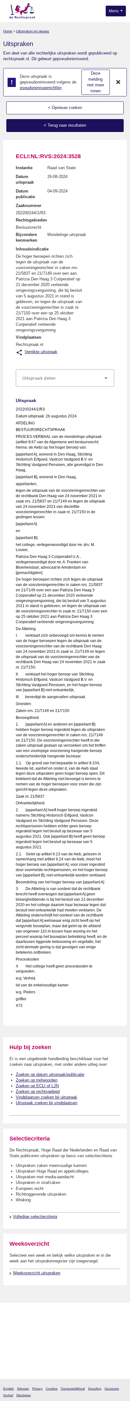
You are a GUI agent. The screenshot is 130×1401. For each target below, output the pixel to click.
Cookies (51, 1388)
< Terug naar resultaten (65, 125)
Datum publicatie (25, 194)
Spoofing (94, 1388)
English (8, 1388)
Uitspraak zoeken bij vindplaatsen (46, 1102)
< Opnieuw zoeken (65, 107)
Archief (8, 1395)
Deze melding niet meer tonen (95, 82)
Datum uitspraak (25, 179)
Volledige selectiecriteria (35, 1216)
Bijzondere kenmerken (26, 237)
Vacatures (111, 1388)
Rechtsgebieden (31, 220)
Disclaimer (23, 1395)
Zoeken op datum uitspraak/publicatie (50, 1074)
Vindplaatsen (28, 337)
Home (7, 31)
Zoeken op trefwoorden (36, 1080)
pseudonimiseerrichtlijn (41, 87)
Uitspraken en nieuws (32, 31)
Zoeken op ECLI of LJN (37, 1085)
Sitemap (23, 1388)
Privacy (37, 1388)
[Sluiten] (118, 82)
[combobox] (65, 378)
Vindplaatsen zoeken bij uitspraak (46, 1097)
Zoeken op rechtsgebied (38, 1091)
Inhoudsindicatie (32, 249)
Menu (114, 11)
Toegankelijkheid (73, 1388)
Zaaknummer (28, 205)
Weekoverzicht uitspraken (36, 1273)
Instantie (24, 167)
